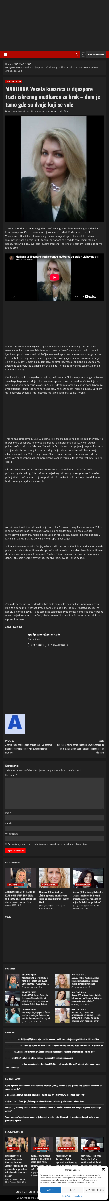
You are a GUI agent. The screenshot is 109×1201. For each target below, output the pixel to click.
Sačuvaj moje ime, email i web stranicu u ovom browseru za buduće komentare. (48, 844)
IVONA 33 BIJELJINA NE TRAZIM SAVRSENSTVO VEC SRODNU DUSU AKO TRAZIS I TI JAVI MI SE (63, 1045)
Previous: (28, 746)
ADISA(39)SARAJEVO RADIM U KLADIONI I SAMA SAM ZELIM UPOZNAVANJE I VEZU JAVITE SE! (20, 895)
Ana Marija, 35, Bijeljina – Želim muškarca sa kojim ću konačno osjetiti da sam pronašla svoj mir (12, 1015)
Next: (80, 746)
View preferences (95, 1190)
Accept (50, 1190)
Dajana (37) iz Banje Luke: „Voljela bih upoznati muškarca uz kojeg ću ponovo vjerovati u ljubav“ (62, 998)
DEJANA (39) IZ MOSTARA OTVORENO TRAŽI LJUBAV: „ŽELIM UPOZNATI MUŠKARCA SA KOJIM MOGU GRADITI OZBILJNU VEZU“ (62, 1015)
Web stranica (11, 833)
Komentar (11, 775)
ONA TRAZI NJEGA (14, 81)
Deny (72, 1190)
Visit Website (37, 644)
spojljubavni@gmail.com (19, 111)
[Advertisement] (54, 27)
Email (8, 823)
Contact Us (21, 1191)
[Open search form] (77, 54)
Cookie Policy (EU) (37, 1191)
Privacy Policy (78, 1196)
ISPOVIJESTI (13, 1148)
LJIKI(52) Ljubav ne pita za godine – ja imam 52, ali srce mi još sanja (43, 1057)
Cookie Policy (66, 1196)
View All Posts (58, 644)
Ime (8, 812)
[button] (103, 1169)
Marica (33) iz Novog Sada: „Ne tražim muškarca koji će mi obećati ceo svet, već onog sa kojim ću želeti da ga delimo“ (88, 897)
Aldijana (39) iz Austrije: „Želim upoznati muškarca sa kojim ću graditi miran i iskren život (54, 897)
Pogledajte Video (96, 54)
